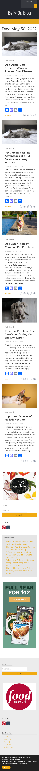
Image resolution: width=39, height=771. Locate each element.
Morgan (8, 75)
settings (24, 763)
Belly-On (8, 742)
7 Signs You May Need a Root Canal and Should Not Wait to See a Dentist (19, 555)
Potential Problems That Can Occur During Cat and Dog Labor (20, 334)
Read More (9, 115)
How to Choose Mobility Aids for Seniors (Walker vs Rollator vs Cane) (19, 570)
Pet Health (9, 61)
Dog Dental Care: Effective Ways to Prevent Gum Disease (18, 68)
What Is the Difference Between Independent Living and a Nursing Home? (20, 562)
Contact (7, 745)
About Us (8, 739)
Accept (6, 767)
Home (7, 737)
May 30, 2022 (19, 75)
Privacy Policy (10, 747)
